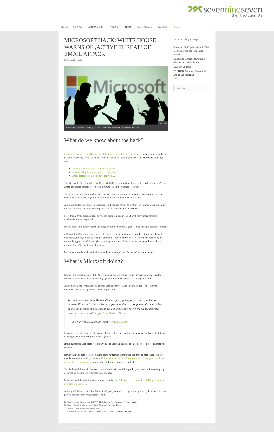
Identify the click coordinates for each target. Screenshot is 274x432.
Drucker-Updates (182, 66)
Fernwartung (145, 27)
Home (64, 27)
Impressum (192, 427)
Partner (114, 27)
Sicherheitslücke (130, 402)
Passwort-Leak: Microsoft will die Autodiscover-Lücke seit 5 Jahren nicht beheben (100, 411)
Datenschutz (85, 402)
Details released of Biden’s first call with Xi (93, 175)
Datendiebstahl (73, 402)
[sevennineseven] (225, 11)
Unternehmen (96, 27)
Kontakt (163, 27)
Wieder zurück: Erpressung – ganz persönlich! (86, 408)
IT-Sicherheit (104, 402)
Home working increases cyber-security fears (94, 172)
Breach (70, 405)
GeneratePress (98, 427)
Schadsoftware (117, 402)
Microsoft (103, 405)
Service (77, 27)
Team (128, 27)
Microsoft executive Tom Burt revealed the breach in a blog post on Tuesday (102, 154)
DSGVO (94, 402)
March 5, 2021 (118, 321)
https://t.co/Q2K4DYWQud (110, 313)
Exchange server (86, 405)
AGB (200, 427)
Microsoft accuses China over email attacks (93, 168)
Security (111, 405)
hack (96, 405)
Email (76, 405)
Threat (118, 405)
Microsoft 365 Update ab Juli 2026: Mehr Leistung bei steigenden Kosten (191, 51)
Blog (177, 27)
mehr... (176, 78)
